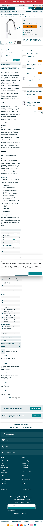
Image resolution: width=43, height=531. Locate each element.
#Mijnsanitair (3, 487)
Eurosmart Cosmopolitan (16, 242)
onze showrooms (28, 40)
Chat (7, 446)
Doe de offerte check (26, 462)
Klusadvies (24, 469)
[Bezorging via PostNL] (8, 525)
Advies (17, 11)
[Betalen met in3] (35, 525)
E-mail (7, 440)
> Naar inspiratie (4, 489)
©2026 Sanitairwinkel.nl (5, 521)
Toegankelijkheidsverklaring (36, 521)
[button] (40, 26)
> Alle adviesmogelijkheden (27, 471)
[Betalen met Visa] (15, 525)
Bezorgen (2, 465)
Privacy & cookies (25, 521)
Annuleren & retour (4, 467)
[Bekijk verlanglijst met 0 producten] (37, 8)
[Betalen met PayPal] (28, 525)
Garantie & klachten (4, 469)
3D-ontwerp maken (26, 463)
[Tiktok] (27, 513)
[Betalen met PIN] (25, 525)
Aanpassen (20, 273)
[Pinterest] (24, 513)
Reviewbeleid (3, 471)
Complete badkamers (5, 478)
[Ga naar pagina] (19, 398)
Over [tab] (35, 257)
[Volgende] (18, 28)
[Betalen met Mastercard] (21, 525)
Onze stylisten (25, 467)
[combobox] (22, 8)
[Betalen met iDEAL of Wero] (11, 525)
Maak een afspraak (26, 460)
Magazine (2, 485)
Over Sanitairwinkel (26, 479)
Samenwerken (25, 485)
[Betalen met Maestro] (18, 525)
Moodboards (3, 481)
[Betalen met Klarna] (31, 525)
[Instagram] (25, 513)
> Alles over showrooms (26, 489)
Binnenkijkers (3, 483)
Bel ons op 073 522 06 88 (11, 452)
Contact (23, 487)
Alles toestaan (35, 273)
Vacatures (24, 481)
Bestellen (2, 462)
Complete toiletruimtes (5, 479)
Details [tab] (21, 257)
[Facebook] (20, 513)
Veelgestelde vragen (10, 434)
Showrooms (28, 11)
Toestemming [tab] (7, 257)
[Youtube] (22, 513)
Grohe (14, 239)
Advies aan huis (25, 465)
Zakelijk (40, 11)
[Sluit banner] (41, 2)
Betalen (2, 463)
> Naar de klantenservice (5, 472)
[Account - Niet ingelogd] (34, 8)
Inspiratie (13, 11)
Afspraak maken (35, 11)
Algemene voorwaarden (16, 521)
